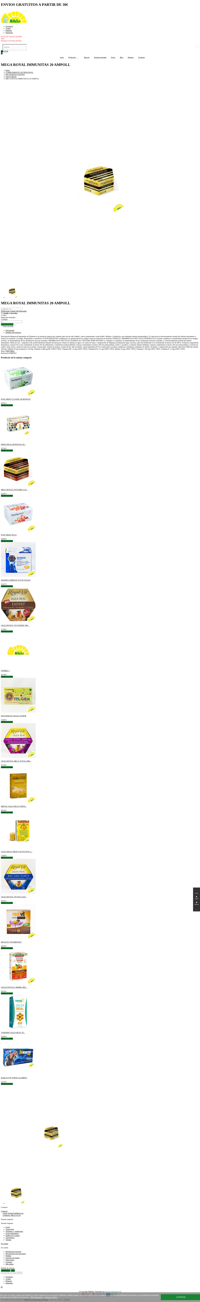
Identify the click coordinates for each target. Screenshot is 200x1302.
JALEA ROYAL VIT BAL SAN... (14, 897)
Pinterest (9, 31)
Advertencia (10, 1238)
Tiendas (8, 1240)
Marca (3, 351)
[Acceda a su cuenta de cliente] (2, 53)
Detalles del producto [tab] (13, 333)
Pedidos (8, 1256)
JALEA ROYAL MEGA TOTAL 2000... (16, 761)
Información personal (13, 1252)
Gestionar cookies (50, 1297)
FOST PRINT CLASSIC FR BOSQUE (16, 399)
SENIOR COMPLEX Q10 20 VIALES (15, 580)
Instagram (9, 33)
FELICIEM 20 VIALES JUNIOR (13, 716)
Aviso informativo (12, 1233)
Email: (13, 1213)
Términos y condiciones (14, 1231)
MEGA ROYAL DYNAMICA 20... (14, 490)
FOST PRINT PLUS (9, 535)
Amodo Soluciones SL (113, 1292)
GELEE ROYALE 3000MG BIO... (14, 987)
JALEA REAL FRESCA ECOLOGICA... (16, 852)
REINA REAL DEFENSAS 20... (13, 444)
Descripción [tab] (10, 330)
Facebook (9, 26)
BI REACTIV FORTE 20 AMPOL (14, 1078)
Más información (36, 1297)
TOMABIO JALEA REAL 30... (13, 1033)
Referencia (5, 353)
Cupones (9, 1262)
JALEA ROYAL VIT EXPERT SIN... (15, 625)
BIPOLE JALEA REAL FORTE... (14, 806)
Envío (8, 1227)
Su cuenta (4, 1244)
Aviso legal (10, 1229)
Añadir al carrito (7, 324)
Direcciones (10, 1260)
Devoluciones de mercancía (16, 1254)
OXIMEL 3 (5, 671)
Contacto (4, 1211)
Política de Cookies (13, 1236)
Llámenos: (12, 1215)
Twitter (8, 28)
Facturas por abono (13, 1258)
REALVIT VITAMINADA (11, 942)
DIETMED (10, 351)
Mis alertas (9, 1264)
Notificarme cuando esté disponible (14, 311)
